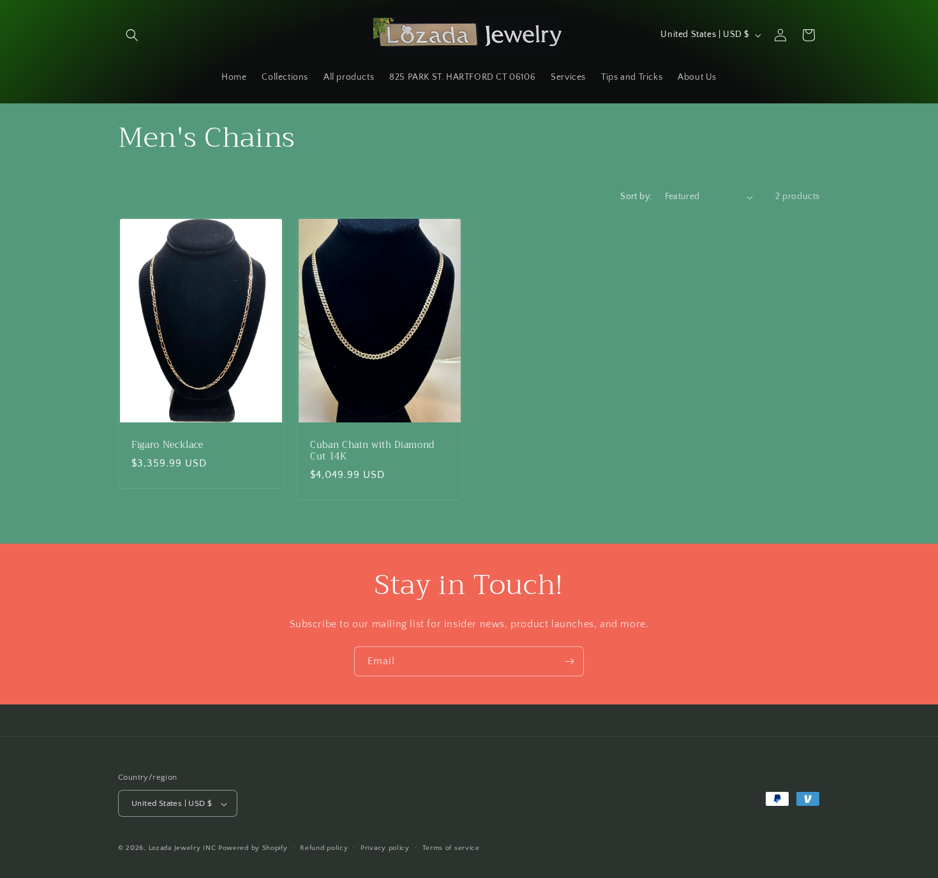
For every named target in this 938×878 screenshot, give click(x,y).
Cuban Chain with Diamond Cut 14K (372, 451)
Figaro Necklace (167, 445)
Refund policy (324, 848)
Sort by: (635, 196)
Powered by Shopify (253, 848)
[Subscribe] (569, 661)
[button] (132, 35)
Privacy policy (385, 848)
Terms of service (451, 848)
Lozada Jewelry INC (182, 848)
